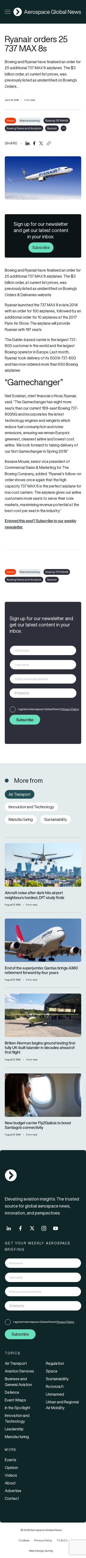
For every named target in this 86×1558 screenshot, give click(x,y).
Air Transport (16, 1363)
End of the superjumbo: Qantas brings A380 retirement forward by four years (41, 970)
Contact (12, 1498)
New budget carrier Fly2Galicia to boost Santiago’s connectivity (38, 1125)
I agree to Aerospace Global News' (48, 709)
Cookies (24, 1540)
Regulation (55, 1363)
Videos (11, 1475)
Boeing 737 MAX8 (56, 120)
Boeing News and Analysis (24, 128)
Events (10, 1459)
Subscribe (41, 247)
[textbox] (38, 693)
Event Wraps (15, 1400)
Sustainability (57, 1378)
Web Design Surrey (41, 1551)
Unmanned (55, 1394)
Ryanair (52, 128)
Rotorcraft (55, 1386)
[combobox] (43, 693)
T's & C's (62, 1540)
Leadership (14, 1429)
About (10, 1483)
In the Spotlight (17, 1407)
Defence (12, 1392)
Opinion (11, 1467)
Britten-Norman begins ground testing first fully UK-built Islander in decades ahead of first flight (40, 1048)
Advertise (13, 1490)
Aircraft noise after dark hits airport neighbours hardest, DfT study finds (34, 895)
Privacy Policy (70, 709)
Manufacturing (30, 120)
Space (51, 1371)
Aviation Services (19, 1371)
